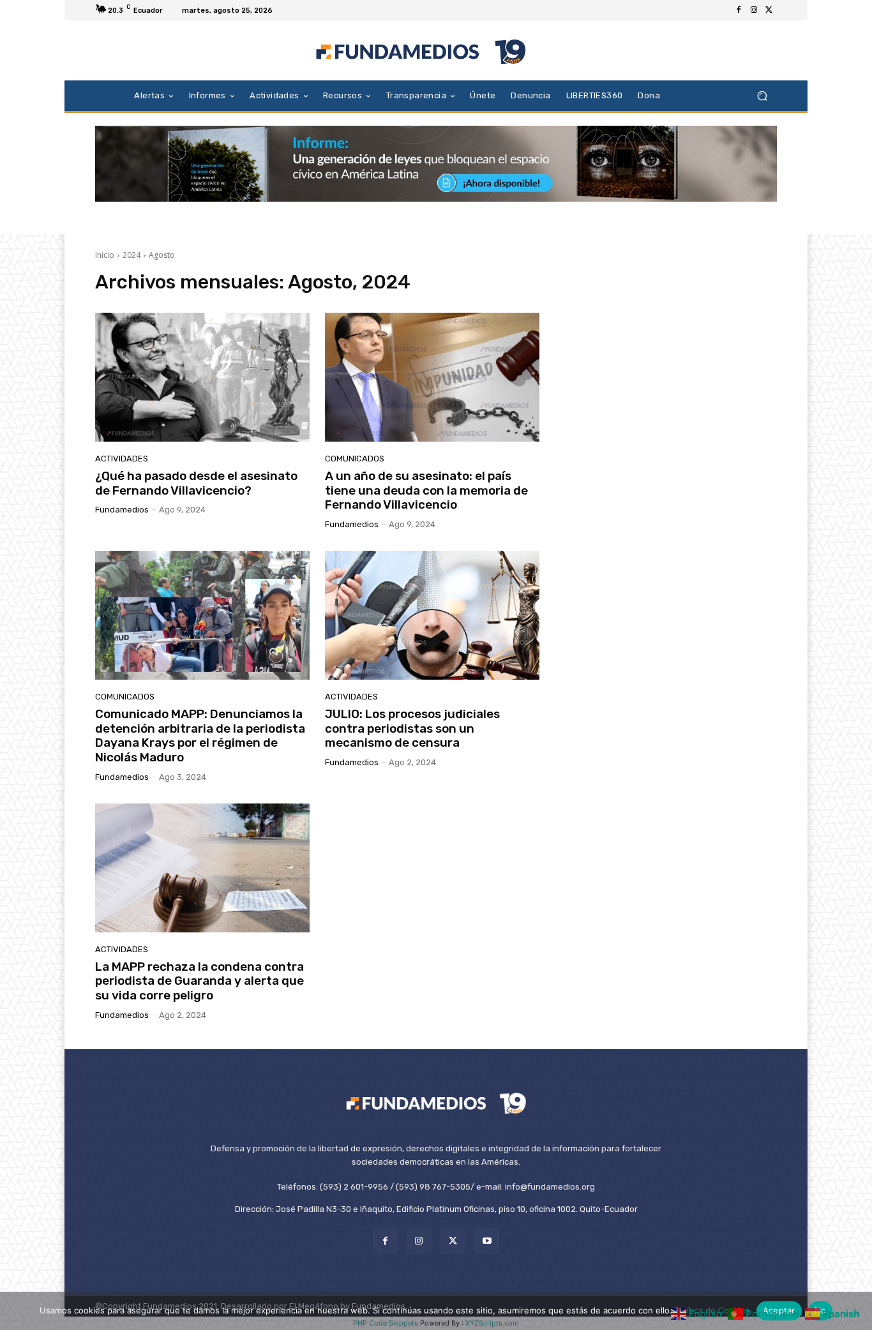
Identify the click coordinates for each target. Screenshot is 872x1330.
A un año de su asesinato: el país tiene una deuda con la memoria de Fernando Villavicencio (426, 490)
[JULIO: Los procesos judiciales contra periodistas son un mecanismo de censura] (432, 615)
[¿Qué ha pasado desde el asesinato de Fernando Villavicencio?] (202, 377)
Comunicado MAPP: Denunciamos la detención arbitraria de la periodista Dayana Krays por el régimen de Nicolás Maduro (200, 735)
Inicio (104, 255)
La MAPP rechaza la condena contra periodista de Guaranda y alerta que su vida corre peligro (199, 981)
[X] (769, 10)
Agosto (162, 255)
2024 (131, 255)
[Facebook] (738, 10)
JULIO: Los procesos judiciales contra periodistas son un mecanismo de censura (412, 728)
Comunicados (354, 458)
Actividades (121, 458)
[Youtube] (486, 1241)
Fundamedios (122, 509)
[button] (762, 95)
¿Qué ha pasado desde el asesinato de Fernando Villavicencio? (196, 483)
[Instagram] (754, 10)
